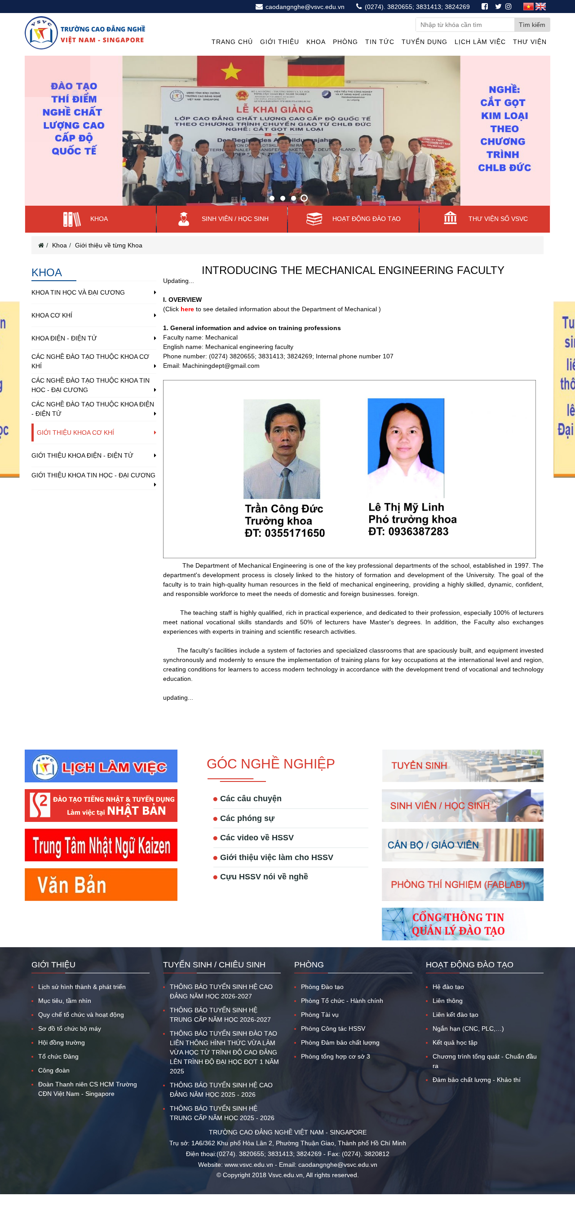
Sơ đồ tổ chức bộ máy (69, 1028)
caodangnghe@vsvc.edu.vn (304, 6)
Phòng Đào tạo (322, 986)
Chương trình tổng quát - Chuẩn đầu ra (485, 1061)
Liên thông (448, 1000)
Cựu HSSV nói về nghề (264, 876)
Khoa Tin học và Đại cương (78, 292)
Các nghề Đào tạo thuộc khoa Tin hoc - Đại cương (90, 385)
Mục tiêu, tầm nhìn (64, 1000)
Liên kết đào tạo (455, 1014)
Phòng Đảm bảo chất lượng (340, 1042)
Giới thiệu (279, 41)
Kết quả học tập (455, 1042)
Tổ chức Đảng (58, 1056)
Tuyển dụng (424, 41)
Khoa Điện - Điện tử (64, 338)
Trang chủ (232, 41)
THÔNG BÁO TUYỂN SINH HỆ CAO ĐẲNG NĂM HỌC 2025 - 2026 (221, 1089)
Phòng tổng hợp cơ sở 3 (335, 1056)
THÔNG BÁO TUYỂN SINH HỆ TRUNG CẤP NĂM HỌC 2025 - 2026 (222, 1113)
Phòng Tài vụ (320, 1014)
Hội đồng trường (61, 1042)
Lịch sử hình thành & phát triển (82, 986)
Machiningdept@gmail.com (221, 365)
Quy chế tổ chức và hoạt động (81, 1014)
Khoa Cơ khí (51, 315)
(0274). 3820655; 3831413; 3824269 (416, 6)
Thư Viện (530, 41)
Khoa (316, 41)
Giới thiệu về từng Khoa (108, 245)
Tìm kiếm (532, 24)
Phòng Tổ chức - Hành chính (342, 1000)
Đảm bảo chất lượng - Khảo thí (477, 1079)
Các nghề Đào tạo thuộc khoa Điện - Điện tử (92, 409)
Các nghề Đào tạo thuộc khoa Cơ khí (90, 361)
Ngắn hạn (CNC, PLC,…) (468, 1028)
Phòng (345, 41)
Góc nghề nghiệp (271, 763)
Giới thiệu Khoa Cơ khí (75, 432)
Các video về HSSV (257, 837)
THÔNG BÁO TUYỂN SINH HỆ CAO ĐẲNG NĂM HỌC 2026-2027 (221, 991)
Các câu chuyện (251, 798)
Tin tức (379, 41)
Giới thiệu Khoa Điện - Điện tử (82, 455)
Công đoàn (54, 1070)
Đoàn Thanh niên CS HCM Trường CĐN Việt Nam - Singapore (87, 1089)
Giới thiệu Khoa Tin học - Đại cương (93, 475)
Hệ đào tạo (448, 986)
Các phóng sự (247, 818)
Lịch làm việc (480, 41)
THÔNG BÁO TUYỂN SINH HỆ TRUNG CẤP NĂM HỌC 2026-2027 (220, 1014)
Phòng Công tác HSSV (333, 1028)
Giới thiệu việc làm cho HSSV (276, 857)
